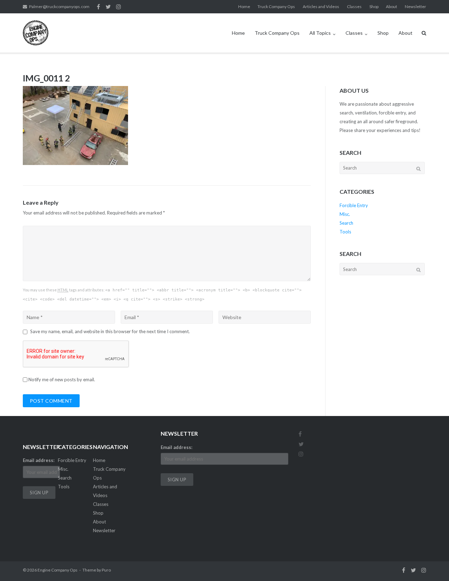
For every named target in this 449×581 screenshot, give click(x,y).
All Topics (320, 33)
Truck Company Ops (276, 6)
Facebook (98, 6)
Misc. (345, 214)
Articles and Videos (321, 6)
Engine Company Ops (58, 570)
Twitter (108, 6)
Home (244, 6)
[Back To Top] (431, 564)
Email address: (38, 460)
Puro (106, 570)
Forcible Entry (354, 205)
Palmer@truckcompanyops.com (59, 6)
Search (346, 223)
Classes (354, 6)
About (391, 6)
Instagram (118, 6)
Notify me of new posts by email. (61, 379)
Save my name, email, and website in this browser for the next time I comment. (110, 331)
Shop (373, 6)
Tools (345, 232)
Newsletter (415, 6)
